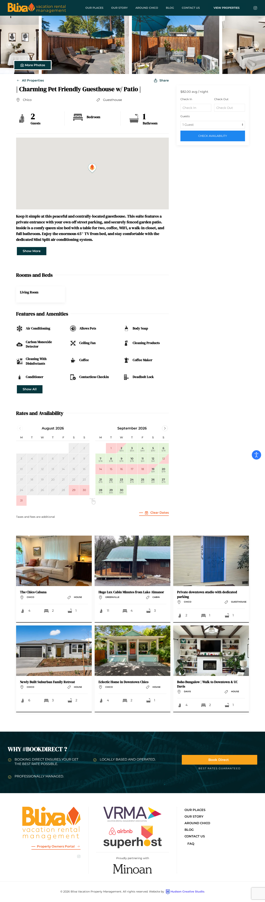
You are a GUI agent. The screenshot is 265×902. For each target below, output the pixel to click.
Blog (170, 8)
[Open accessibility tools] (256, 455)
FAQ (190, 844)
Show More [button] (32, 251)
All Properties (33, 80)
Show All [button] (30, 389)
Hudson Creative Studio (187, 891)
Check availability (212, 136)
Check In (186, 99)
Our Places (94, 8)
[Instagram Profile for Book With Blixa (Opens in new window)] (255, 8)
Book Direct (218, 760)
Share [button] (164, 80)
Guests (185, 116)
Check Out (221, 99)
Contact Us (194, 836)
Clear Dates (159, 512)
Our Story (119, 8)
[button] (43, 45)
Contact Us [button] (191, 8)
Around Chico (146, 8)
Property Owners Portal (56, 846)
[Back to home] (37, 8)
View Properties (227, 8)
